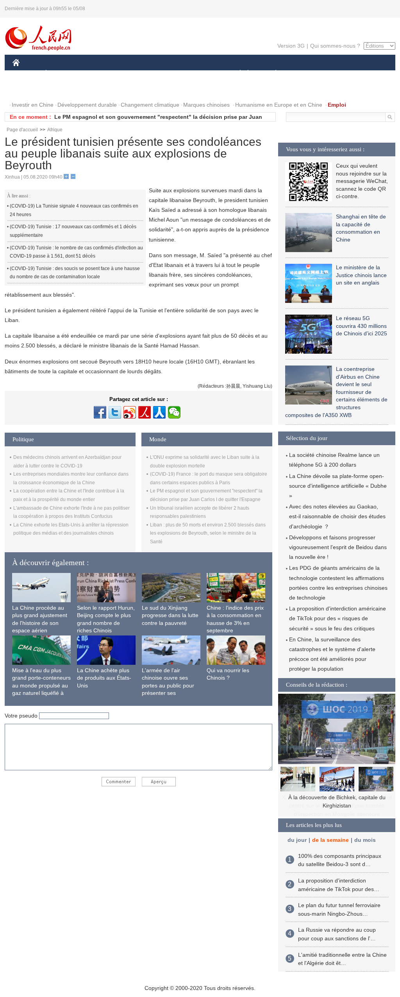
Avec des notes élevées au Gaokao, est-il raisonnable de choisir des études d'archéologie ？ (337, 516)
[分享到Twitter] (115, 412)
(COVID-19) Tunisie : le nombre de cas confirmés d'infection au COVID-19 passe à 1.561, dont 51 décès (76, 252)
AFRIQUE (130, 73)
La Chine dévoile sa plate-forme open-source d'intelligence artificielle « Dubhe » (338, 486)
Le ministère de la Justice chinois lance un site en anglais (361, 275)
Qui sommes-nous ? (335, 46)
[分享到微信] (174, 412)
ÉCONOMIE (60, 73)
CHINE (26, 73)
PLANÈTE (271, 73)
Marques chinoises (206, 105)
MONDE (97, 73)
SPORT (303, 73)
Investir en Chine (33, 105)
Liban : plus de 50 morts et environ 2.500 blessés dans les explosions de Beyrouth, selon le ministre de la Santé (208, 533)
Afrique (54, 129)
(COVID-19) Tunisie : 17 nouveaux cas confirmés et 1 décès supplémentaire (73, 231)
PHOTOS (62, 89)
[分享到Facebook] (100, 412)
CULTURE (201, 73)
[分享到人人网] (159, 412)
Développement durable (87, 105)
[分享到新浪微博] (129, 412)
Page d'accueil (22, 129)
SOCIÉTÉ (236, 73)
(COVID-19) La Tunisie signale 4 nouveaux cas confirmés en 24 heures (74, 210)
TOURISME (337, 73)
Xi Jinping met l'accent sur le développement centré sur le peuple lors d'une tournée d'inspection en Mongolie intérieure (337, 805)
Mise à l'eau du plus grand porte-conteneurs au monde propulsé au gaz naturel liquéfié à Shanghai (41, 685)
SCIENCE (165, 73)
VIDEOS (95, 89)
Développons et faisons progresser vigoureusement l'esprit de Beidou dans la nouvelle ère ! (338, 547)
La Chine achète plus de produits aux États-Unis (104, 678)
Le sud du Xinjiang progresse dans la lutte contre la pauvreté (170, 615)
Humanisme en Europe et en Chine (278, 105)
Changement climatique (150, 105)
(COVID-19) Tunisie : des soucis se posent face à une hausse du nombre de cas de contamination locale (75, 273)
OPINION (29, 89)
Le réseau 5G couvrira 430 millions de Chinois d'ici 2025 (361, 326)
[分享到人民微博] (144, 412)
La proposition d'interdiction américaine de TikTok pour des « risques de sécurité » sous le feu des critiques (337, 618)
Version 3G (291, 46)
